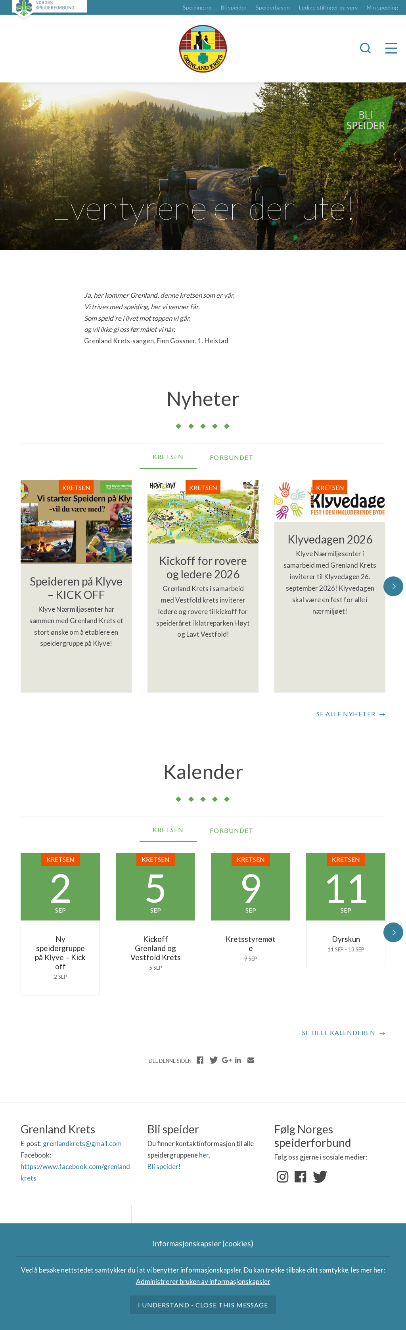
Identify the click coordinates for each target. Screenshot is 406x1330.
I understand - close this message (203, 1305)
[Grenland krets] (203, 49)
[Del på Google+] (225, 1060)
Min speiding (382, 7)
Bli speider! (164, 1166)
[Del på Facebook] (200, 1060)
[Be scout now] (366, 122)
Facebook (300, 1177)
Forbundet (231, 457)
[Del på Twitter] (213, 1060)
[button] (393, 586)
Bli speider (234, 7)
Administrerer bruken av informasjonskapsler (203, 1281)
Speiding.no (197, 7)
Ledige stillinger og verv (328, 7)
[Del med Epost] (250, 1060)
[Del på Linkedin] (238, 1060)
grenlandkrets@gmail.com (82, 1143)
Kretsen (168, 456)
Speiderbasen (273, 7)
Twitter (318, 1177)
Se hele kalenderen (338, 1032)
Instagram (282, 1177)
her (204, 1155)
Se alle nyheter (345, 714)
